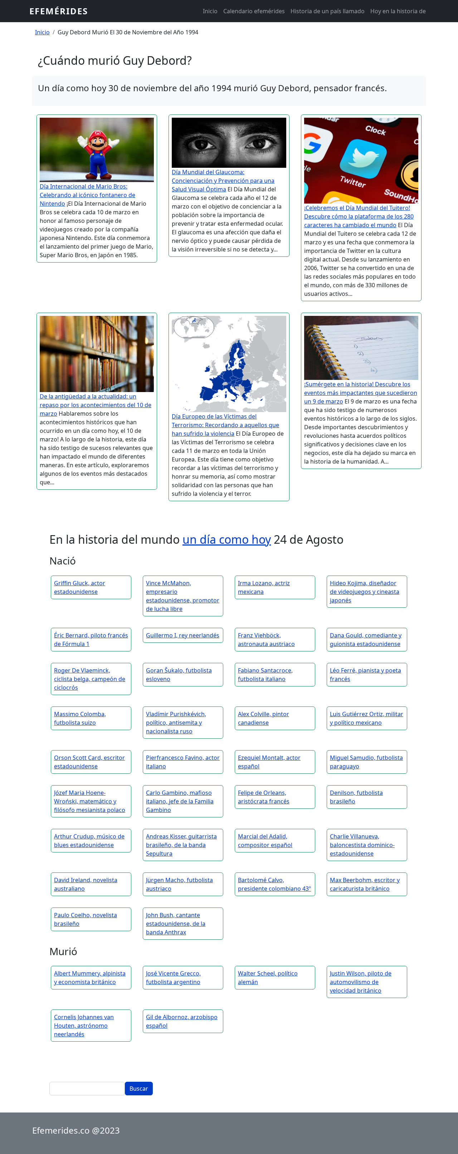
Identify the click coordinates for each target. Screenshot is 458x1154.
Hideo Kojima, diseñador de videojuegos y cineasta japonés (364, 591)
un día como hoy (226, 539)
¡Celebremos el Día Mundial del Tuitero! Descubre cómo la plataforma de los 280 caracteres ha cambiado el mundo (359, 216)
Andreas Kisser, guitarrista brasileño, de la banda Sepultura (181, 844)
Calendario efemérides (254, 11)
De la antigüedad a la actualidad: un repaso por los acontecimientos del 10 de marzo (95, 404)
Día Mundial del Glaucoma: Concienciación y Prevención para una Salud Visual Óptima (223, 180)
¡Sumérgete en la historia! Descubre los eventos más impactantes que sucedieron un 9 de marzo (360, 392)
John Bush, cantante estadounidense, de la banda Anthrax (175, 923)
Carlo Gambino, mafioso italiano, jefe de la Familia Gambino (180, 801)
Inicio (210, 11)
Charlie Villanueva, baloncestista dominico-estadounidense (362, 844)
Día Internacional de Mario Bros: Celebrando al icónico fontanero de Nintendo (87, 194)
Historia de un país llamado (328, 11)
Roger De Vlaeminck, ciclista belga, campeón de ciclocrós (89, 678)
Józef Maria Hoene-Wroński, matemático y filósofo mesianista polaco (89, 801)
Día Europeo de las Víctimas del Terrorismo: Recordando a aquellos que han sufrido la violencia (225, 424)
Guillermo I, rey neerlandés (182, 635)
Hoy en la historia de (398, 11)
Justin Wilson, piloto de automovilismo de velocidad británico (360, 981)
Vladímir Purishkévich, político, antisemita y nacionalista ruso (176, 722)
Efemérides (58, 11)
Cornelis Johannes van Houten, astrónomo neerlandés (84, 1025)
